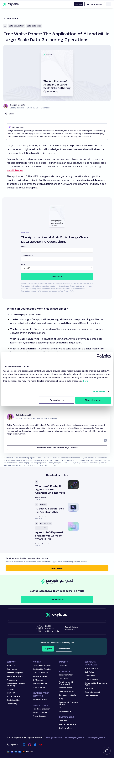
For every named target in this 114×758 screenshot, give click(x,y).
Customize (55, 400)
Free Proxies (39, 687)
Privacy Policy (91, 668)
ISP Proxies (38, 680)
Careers (10, 689)
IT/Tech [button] (26, 268)
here (85, 381)
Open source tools (67, 695)
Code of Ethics (91, 696)
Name (23, 247)
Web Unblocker (15, 170)
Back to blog (12, 18)
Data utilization (34, 26)
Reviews (43, 504)
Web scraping (65, 711)
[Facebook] (35, 744)
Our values (12, 669)
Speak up (89, 688)
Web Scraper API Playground (66, 683)
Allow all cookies (93, 400)
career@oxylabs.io (96, 738)
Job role (24, 264)
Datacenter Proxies (42, 665)
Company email (27, 255)
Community (12, 704)
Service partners (15, 676)
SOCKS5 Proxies (40, 673)
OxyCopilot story (67, 728)
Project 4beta (13, 696)
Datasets (63, 665)
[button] (9, 114)
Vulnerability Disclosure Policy (96, 684)
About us (11, 665)
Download (57, 277)
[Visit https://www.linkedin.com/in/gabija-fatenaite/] (105, 440)
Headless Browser (41, 709)
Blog (61, 698)
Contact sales (64, 649)
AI (5, 26)
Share (11, 114)
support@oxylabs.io (74, 738)
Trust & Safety (91, 679)
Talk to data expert (95, 4)
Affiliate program (15, 673)
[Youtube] (41, 744)
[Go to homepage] (57, 614)
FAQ (60, 708)
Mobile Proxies (40, 676)
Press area (12, 680)
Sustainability (13, 700)
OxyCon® (11, 693)
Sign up (78, 4)
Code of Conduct (92, 692)
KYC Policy (89, 672)
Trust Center (90, 676)
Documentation (66, 675)
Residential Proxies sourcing (16, 684)
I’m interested (57, 599)
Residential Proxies (42, 669)
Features (63, 721)
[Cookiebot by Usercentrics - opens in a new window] (98, 356)
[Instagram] (29, 744)
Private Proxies (40, 684)
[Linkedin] (24, 744)
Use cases (63, 678)
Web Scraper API (40, 712)
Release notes (65, 688)
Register (48, 649)
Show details (99, 391)
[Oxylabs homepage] (11, 4)
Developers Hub (66, 691)
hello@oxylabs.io (54, 738)
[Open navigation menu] (108, 4)
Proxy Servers (39, 716)
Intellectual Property (69, 724)
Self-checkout (57, 568)
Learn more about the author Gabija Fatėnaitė (57, 447)
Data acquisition (16, 26)
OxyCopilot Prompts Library (68, 703)
